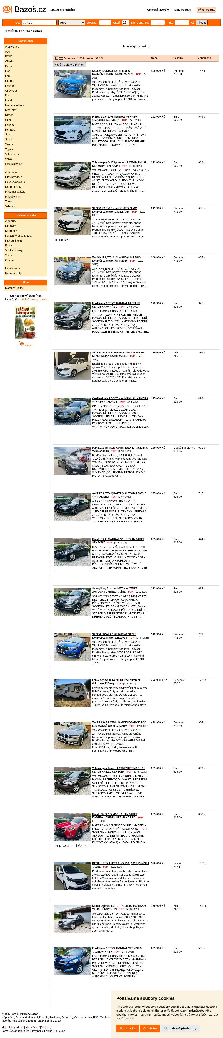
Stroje (8, 255)
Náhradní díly (13, 186)
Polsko (48, 1031)
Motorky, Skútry (14, 288)
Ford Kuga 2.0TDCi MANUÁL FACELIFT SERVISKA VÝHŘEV (116, 305)
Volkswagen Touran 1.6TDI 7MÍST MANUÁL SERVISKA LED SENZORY (118, 770)
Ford (8, 76)
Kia (7, 95)
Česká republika (19, 1031)
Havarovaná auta (15, 182)
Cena (154, 58)
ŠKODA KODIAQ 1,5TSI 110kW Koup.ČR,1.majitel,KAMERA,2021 (112, 72)
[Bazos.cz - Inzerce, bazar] (24, 12)
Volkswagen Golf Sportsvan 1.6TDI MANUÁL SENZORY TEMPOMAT (119, 164)
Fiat (7, 71)
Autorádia (11, 172)
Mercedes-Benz (14, 105)
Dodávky (10, 225)
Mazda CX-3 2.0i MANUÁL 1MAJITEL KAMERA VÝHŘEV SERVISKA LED (114, 816)
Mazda (9, 100)
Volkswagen (12, 154)
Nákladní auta (13, 240)
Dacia (8, 66)
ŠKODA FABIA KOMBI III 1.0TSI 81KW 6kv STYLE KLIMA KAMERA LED (118, 354)
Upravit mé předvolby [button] (180, 1028)
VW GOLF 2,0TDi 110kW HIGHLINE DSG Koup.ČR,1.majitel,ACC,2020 (116, 259)
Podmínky (67, 1017)
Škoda (9, 144)
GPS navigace (13, 177)
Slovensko (36, 1031)
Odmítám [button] (150, 1028)
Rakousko (60, 1031)
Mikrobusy (11, 230)
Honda (9, 80)
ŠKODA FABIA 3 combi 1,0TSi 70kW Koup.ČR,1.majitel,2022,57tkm (114, 210)
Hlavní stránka (13, 30)
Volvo (8, 158)
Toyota (9, 149)
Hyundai (10, 85)
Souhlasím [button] (127, 1028)
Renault (10, 129)
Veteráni (10, 206)
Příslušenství (12, 196)
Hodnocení (31, 1017)
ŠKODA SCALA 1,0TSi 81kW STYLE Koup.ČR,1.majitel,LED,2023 (114, 636)
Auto (27, 30)
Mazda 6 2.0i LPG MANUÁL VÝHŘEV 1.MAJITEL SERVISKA (114, 118)
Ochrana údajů (83, 1017)
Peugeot (10, 124)
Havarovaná (12, 268)
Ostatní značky (13, 164)
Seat (8, 134)
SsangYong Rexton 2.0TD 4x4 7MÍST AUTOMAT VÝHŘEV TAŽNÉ (114, 590)
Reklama (54, 1017)
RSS (96, 1017)
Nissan (9, 115)
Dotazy (19, 1017)
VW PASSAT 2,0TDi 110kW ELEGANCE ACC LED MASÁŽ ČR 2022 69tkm (119, 724)
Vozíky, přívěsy (13, 250)
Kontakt (43, 1017)
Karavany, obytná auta (18, 235)
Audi (8, 51)
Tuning (9, 201)
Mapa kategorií (10, 1027)
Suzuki (9, 139)
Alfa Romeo (12, 46)
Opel (8, 119)
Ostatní (9, 260)
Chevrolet (11, 90)
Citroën (9, 61)
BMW (8, 56)
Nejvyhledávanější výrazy (36, 1027)
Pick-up (9, 245)
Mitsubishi (11, 110)
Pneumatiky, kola (15, 191)
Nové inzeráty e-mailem (69, 64)
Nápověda (8, 1017)
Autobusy (10, 221)
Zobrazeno (204, 58)
